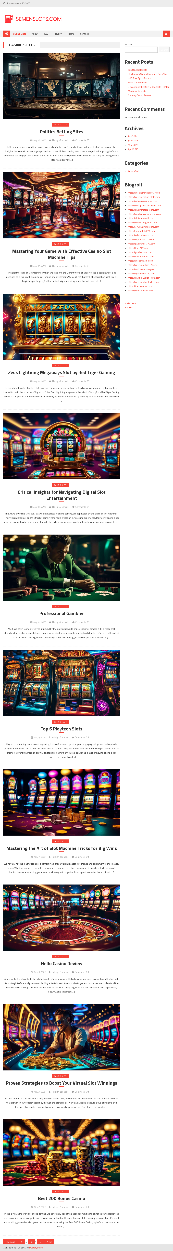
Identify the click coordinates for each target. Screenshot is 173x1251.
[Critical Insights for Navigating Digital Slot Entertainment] (61, 446)
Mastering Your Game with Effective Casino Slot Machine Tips (61, 254)
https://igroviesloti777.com (141, 273)
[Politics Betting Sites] (61, 86)
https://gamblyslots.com (140, 252)
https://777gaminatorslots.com (143, 226)
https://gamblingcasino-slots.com (145, 214)
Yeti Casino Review (137, 82)
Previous (10, 1242)
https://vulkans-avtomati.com (142, 201)
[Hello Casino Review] (61, 918)
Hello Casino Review (61, 963)
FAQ (46, 33)
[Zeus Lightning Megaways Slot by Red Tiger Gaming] (61, 327)
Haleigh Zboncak (60, 140)
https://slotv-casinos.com (141, 290)
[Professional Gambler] (61, 568)
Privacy (58, 33)
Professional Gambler (61, 613)
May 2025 (133, 145)
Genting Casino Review (140, 95)
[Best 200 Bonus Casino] (61, 1152)
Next (49, 1242)
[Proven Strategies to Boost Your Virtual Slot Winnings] (61, 1037)
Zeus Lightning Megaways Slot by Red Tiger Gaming (61, 372)
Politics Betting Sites (61, 132)
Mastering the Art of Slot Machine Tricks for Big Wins (61, 848)
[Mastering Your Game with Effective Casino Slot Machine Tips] (61, 205)
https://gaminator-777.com (141, 243)
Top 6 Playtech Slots (61, 729)
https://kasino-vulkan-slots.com (144, 277)
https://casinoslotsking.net (141, 269)
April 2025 (133, 149)
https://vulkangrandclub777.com (144, 192)
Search (128, 44)
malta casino (131, 303)
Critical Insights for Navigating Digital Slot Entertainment (62, 495)
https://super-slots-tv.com (141, 239)
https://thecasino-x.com (140, 286)
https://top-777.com (138, 248)
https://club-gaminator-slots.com (144, 205)
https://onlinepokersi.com (141, 256)
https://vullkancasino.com (141, 260)
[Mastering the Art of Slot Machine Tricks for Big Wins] (61, 802)
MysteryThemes (37, 1247)
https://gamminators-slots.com (143, 209)
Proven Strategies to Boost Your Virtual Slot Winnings (61, 1083)
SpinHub (129, 307)
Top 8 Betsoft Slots (137, 70)
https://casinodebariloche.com (143, 282)
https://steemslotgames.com (142, 222)
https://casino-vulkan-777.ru (142, 265)
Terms (70, 33)
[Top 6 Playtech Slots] (61, 683)
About (35, 33)
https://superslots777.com (141, 231)
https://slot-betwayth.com (141, 218)
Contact (84, 33)
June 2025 (133, 140)
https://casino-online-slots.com (144, 197)
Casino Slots (19, 33)
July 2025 (133, 136)
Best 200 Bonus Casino (61, 1198)
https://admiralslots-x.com (141, 235)
